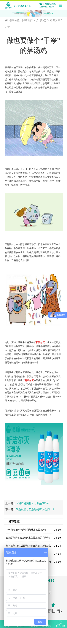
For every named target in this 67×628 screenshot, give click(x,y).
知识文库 (55, 20)
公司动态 (41, 20)
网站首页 (27, 20)
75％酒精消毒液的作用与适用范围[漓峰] (26, 529)
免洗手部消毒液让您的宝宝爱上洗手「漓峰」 (28, 537)
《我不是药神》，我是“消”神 (32, 503)
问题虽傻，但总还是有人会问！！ (35, 509)
